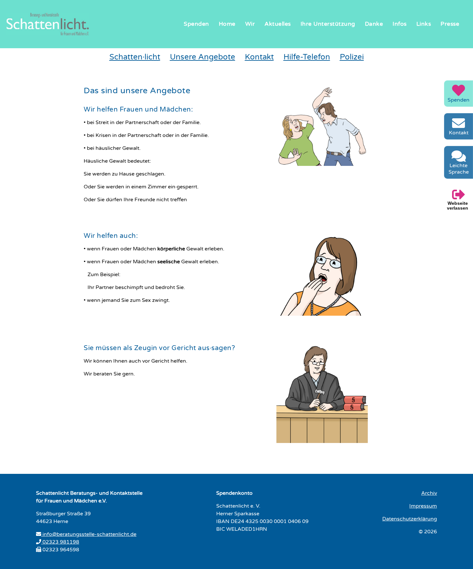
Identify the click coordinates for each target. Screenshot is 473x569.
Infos (400, 24)
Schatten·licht (134, 57)
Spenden (196, 24)
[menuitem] (196, 24)
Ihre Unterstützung (328, 24)
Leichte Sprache (459, 168)
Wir (250, 24)
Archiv (429, 493)
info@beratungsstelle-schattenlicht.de (88, 534)
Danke (374, 24)
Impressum (423, 506)
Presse (450, 24)
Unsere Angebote (202, 57)
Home (227, 24)
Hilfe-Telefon (306, 57)
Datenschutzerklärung (409, 519)
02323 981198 (60, 542)
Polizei (352, 57)
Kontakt (259, 57)
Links (423, 24)
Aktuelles (277, 24)
